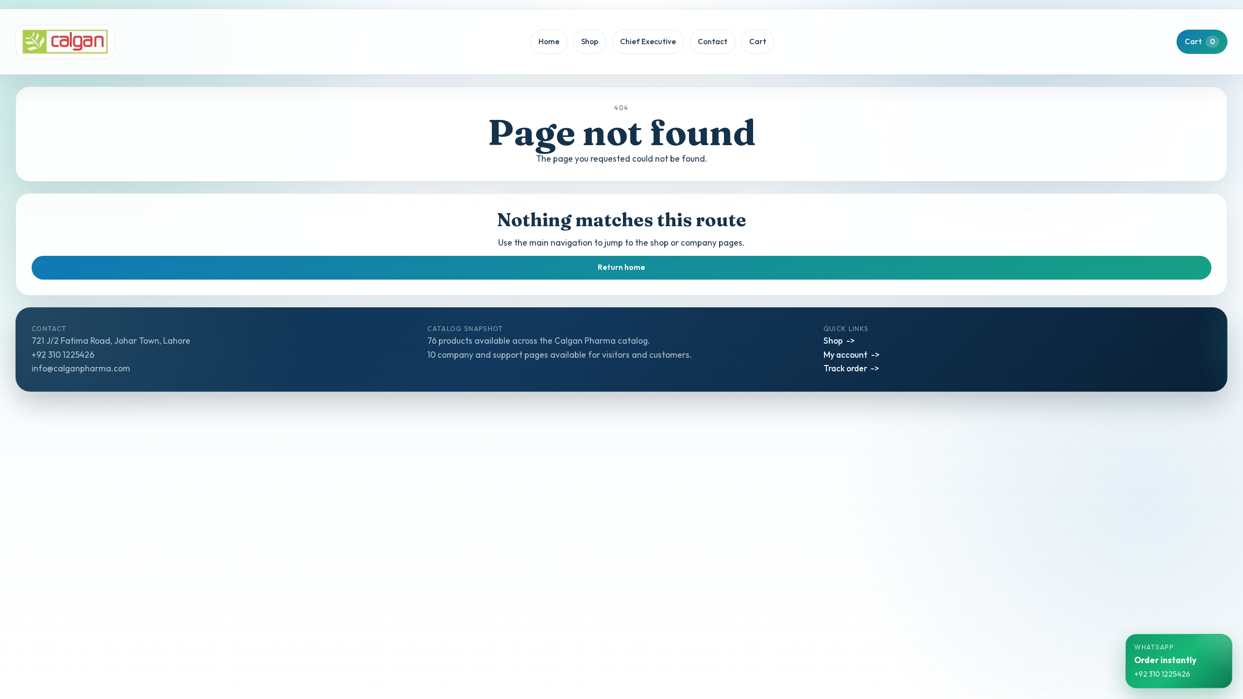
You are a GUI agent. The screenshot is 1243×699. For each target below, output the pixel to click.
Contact (712, 41)
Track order (845, 368)
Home (548, 41)
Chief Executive (648, 41)
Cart (757, 41)
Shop (589, 41)
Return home (621, 267)
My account (845, 355)
